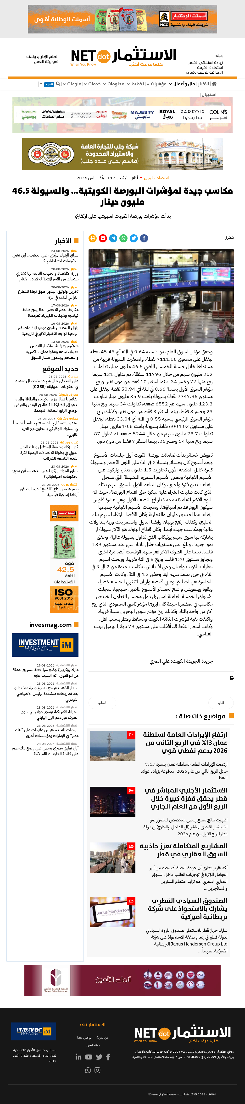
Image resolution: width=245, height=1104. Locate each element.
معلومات (115, 84)
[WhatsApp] (88, 1071)
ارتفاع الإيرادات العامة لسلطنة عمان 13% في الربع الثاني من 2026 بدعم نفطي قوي (185, 742)
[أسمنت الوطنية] (122, 19)
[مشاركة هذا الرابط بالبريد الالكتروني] (103, 238)
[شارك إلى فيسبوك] (144, 238)
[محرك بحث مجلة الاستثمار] (45, 645)
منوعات (74, 84)
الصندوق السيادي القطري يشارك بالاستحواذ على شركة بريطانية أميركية (188, 909)
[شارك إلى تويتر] (134, 238)
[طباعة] (93, 238)
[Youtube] (89, 1057)
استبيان (209, 95)
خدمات (94, 84)
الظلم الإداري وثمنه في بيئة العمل (42, 59)
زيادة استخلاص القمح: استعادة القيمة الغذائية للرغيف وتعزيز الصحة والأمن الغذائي (204, 70)
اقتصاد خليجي (156, 178)
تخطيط (137, 84)
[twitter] (99, 1057)
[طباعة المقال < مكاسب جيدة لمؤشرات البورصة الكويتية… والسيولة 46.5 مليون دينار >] (231, 678)
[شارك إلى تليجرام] (113, 238)
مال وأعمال (184, 84)
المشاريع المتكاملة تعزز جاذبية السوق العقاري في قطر (184, 850)
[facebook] (108, 1057)
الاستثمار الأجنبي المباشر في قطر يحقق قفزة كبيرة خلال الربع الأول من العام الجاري (186, 798)
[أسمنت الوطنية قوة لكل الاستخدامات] (45, 559)
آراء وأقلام (218, 56)
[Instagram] (97, 1071)
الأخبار (203, 84)
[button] (122, 115)
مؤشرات (159, 84)
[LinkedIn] (79, 1057)
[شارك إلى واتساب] (123, 238)
